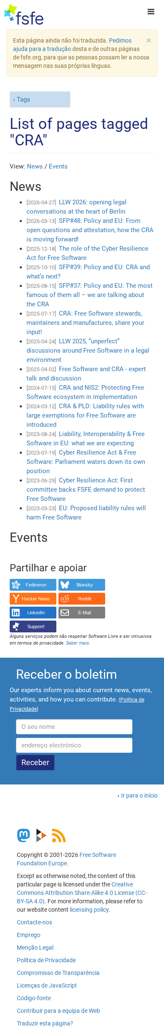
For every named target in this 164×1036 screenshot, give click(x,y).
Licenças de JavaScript (47, 985)
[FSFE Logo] (23, 14)
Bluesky (85, 584)
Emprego (28, 935)
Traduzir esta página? (45, 1023)
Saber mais (77, 643)
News (35, 166)
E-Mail (84, 612)
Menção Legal (35, 947)
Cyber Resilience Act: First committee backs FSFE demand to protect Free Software (85, 490)
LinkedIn (36, 612)
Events (58, 166)
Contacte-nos (34, 922)
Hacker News (36, 598)
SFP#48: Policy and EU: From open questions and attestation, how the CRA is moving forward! (89, 230)
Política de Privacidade (46, 960)
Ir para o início (139, 795)
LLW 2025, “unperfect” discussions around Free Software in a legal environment (87, 350)
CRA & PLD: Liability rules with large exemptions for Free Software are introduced (85, 415)
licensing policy (89, 909)
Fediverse (36, 584)
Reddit (84, 598)
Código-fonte (34, 998)
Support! (36, 626)
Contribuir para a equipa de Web (58, 1010)
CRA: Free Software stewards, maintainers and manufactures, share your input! (85, 323)
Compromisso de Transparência (58, 972)
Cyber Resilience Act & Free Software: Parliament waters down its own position (85, 462)
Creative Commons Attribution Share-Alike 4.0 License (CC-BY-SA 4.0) (82, 893)
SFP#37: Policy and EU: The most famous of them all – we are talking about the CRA (89, 295)
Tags (23, 99)
